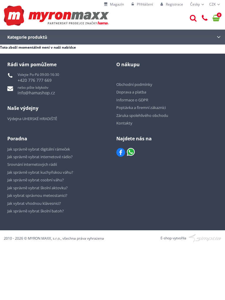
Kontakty (124, 123)
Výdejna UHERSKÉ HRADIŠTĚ (32, 118)
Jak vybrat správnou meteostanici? (37, 195)
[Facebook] (120, 152)
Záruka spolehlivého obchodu (142, 115)
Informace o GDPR (132, 100)
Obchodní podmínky (134, 84)
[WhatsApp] (131, 152)
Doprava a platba (131, 92)
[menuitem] (113, 4)
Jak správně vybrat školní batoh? (35, 211)
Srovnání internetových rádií (32, 164)
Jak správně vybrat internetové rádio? (40, 156)
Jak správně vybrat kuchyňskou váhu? (40, 172)
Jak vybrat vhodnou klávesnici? (34, 203)
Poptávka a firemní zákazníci (141, 107)
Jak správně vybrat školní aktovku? (37, 187)
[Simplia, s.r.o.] (205, 237)
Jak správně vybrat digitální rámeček (38, 149)
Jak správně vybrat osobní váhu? (35, 180)
